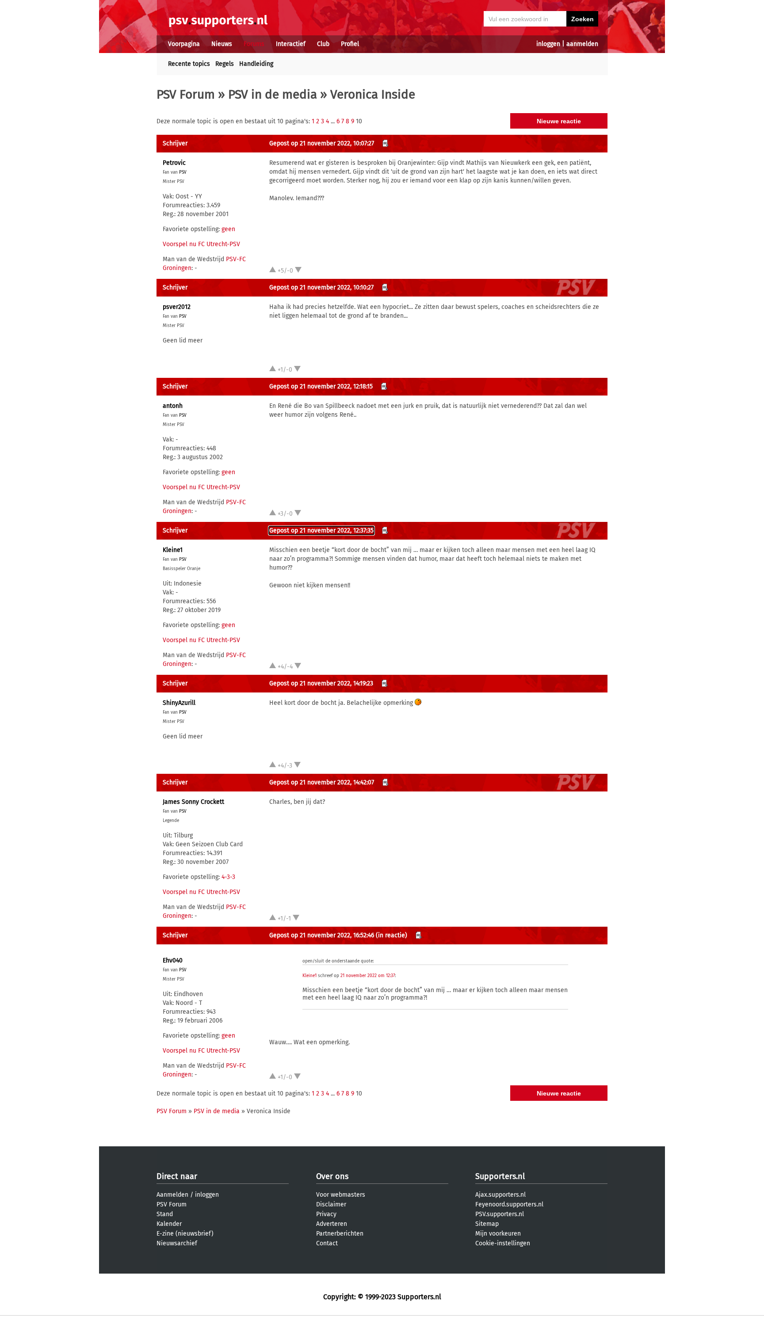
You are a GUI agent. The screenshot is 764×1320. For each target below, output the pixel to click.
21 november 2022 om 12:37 (367, 975)
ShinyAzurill (179, 703)
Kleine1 (173, 550)
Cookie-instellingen (502, 1243)
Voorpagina (184, 44)
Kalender (169, 1224)
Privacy (326, 1214)
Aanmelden (172, 1194)
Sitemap (487, 1224)
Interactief (291, 44)
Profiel (350, 44)
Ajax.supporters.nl (500, 1194)
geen (228, 229)
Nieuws (221, 44)
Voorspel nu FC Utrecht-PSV (201, 244)
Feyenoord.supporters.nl (509, 1204)
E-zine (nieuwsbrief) (185, 1233)
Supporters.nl (500, 1176)
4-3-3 (228, 877)
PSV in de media (272, 94)
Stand (165, 1214)
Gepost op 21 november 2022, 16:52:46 (321, 935)
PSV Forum (186, 94)
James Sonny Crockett (193, 802)
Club (323, 44)
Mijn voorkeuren (498, 1233)
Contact (327, 1243)
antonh (173, 406)
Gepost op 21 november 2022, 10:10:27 (321, 287)
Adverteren (331, 1224)
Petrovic (174, 163)
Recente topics (189, 64)
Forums (254, 44)
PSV (183, 172)
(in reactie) (391, 935)
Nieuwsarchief (177, 1243)
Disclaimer (331, 1204)
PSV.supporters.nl (499, 1214)
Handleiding (256, 64)
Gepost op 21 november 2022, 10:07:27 (321, 143)
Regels (224, 64)
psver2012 (177, 307)
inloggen (548, 44)
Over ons (332, 1176)
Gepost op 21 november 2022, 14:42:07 (321, 782)
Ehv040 (173, 960)
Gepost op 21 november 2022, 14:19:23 (321, 683)
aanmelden (582, 44)
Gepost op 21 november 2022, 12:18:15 (321, 386)
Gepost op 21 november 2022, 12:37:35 (321, 530)
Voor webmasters (340, 1194)
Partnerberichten (339, 1233)
